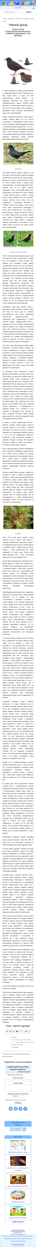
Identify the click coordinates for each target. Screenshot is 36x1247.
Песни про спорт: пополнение (18, 1217)
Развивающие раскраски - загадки (18, 1152)
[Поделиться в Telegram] (16, 1109)
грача (8, 113)
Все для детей (21, 1230)
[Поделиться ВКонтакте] (11, 1109)
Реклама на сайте (18, 1232)
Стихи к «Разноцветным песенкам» (18, 1186)
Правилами (23, 1100)
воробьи (23, 445)
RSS (20, 1231)
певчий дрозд (13, 458)
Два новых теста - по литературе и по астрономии (18, 1169)
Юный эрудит (11, 18)
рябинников (13, 406)
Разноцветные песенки (18, 1202)
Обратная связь (14, 1231)
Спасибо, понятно (18, 1244)
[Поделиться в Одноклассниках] (20, 1109)
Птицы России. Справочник (22, 18)
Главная (5, 18)
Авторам (23, 1231)
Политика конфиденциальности (18, 1234)
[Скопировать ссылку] (25, 1109)
